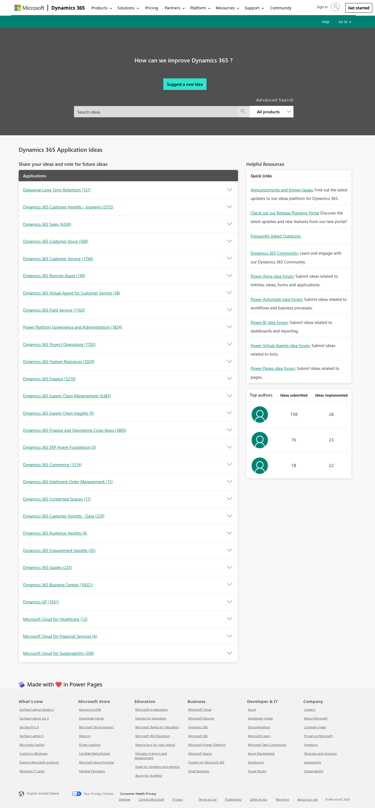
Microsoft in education (151, 709)
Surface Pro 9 (29, 727)
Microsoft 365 (198, 736)
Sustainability (313, 771)
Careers (309, 709)
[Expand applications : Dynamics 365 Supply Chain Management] (229, 396)
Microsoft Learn (259, 736)
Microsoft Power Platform (207, 745)
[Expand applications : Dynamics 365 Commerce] (229, 464)
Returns (84, 736)
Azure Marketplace (261, 753)
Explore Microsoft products (39, 762)
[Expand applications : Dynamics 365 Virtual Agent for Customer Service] (229, 292)
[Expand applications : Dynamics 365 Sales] (229, 224)
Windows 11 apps (31, 771)
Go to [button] (343, 21)
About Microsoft (316, 718)
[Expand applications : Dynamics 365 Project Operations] (229, 344)
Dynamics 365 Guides (47, 567)
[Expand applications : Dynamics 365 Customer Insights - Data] (229, 516)
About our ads (307, 799)
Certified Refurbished (94, 753)
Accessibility (312, 762)
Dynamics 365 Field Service (54, 310)
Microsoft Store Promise (96, 762)
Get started (359, 7)
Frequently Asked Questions (276, 236)
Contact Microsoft (151, 799)
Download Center (91, 718)
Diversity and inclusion (320, 753)
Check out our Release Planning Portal (285, 213)
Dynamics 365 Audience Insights (55, 533)
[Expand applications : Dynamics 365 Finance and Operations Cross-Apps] (229, 430)
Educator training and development (151, 755)
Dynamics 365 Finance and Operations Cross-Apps (75, 430)
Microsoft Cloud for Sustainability (58, 653)
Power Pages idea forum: (273, 368)
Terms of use (207, 799)
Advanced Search (274, 100)
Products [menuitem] (99, 7)
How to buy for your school (155, 745)
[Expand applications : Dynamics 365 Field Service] (229, 310)
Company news (315, 727)
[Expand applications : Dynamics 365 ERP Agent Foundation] (229, 447)
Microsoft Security (201, 718)
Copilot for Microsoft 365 (206, 762)
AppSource (256, 762)
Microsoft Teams (200, 753)
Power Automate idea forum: (277, 299)
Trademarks (233, 799)
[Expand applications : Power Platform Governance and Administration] (229, 327)
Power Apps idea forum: (272, 276)
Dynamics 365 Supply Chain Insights (58, 413)
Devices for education (150, 718)
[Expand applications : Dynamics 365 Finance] (229, 378)
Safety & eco (258, 799)
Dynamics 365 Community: (275, 253)
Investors (311, 745)
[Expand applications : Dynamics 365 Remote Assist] (229, 275)
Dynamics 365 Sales (47, 224)
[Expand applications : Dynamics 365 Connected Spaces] (229, 498)
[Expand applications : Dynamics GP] (229, 602)
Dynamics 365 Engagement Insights (59, 550)
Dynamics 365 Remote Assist (54, 275)
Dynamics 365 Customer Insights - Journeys (68, 207)
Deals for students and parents (157, 767)
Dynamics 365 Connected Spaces (57, 499)
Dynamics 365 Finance (49, 378)
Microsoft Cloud (199, 709)
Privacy (177, 799)
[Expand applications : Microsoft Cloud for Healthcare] (229, 619)
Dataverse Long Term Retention (57, 190)
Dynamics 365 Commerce (52, 464)
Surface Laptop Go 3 (34, 718)
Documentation (259, 727)
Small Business (198, 771)
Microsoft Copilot (31, 745)
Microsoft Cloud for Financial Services (60, 636)
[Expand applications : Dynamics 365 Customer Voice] (229, 241)
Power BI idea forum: (270, 322)
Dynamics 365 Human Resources (58, 361)
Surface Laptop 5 (31, 736)
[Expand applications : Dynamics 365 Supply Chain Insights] (229, 413)
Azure (252, 709)
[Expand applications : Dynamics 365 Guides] (229, 567)
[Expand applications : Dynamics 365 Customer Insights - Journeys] (229, 207)
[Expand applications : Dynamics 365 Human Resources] (229, 361)
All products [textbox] (268, 111)
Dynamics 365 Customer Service (58, 258)
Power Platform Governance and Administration (72, 327)
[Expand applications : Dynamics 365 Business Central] (229, 584)
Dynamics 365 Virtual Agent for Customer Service (71, 293)
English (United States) (43, 793)
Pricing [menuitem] (151, 7)
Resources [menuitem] (225, 7)
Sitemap (124, 799)
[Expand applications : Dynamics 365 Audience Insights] (229, 533)
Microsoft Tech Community (267, 745)
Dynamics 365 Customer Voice (55, 241)
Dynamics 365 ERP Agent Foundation (59, 447)
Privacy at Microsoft (318, 736)
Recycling (282, 799)
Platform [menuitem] (198, 7)
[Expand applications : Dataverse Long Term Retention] (229, 190)
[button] (328, 6)
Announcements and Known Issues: (282, 190)
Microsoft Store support (96, 727)
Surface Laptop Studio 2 (36, 709)
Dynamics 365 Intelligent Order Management (68, 481)
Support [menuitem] (252, 7)
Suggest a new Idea (185, 84)
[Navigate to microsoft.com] (29, 8)
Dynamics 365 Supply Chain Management (67, 395)
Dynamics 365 (68, 7)
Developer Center (260, 718)
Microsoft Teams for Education (157, 727)
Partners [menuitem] (172, 7)
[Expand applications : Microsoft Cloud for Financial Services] (229, 636)
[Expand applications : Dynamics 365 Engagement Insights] (229, 550)
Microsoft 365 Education (152, 736)
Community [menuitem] (280, 7)
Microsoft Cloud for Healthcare (55, 619)
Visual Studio (257, 771)
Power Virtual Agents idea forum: (280, 345)
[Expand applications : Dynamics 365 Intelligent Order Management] (229, 481)
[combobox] (184, 108)
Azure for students (148, 775)
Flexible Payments (92, 771)
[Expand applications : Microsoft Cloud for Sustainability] (229, 653)
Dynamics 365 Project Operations (59, 344)
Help (325, 21)
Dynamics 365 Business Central (58, 584)
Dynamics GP (41, 601)
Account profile (90, 709)
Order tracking (89, 745)
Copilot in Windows (33, 753)
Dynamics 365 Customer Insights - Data (64, 516)
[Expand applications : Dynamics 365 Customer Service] (229, 258)
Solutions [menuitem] (126, 7)
